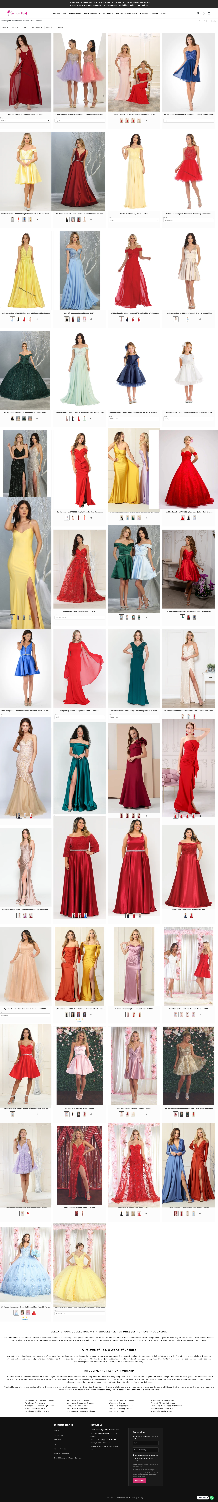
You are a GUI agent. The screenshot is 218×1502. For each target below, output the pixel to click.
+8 (146, 121)
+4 (92, 1016)
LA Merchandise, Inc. (121, 1498)
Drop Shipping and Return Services (68, 1458)
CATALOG (56, 13)
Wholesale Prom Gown (35, 1403)
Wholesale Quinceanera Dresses (39, 1400)
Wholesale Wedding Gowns (37, 1411)
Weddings (144, 13)
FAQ (55, 1444)
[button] (213, 21)
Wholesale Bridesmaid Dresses (80, 1403)
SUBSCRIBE (139, 1481)
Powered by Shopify (136, 1498)
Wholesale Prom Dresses (78, 1400)
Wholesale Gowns (117, 1403)
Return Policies (60, 1449)
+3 (38, 221)
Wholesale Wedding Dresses (121, 1400)
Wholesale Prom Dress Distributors (166, 1406)
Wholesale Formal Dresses (162, 1400)
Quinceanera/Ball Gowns (126, 13)
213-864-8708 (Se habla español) (120, 5)
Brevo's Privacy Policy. (139, 1476)
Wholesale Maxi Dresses (161, 1411)
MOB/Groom (108, 13)
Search (56, 1430)
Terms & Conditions (61, 1453)
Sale (163, 13)
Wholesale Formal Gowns (78, 1406)
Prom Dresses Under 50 (35, 1408)
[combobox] (201, 12)
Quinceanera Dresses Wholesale (81, 1411)
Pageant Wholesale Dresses (163, 1403)
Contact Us (58, 1435)
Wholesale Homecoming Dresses (39, 1406)
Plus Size (154, 13)
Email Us (144, 5)
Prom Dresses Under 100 (162, 1408)
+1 (38, 320)
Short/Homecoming (92, 13)
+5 (92, 221)
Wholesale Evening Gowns (120, 1408)
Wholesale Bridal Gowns (77, 1408)
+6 (146, 519)
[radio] (121, 120)
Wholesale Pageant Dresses (121, 1406)
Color (2, 118)
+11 (92, 519)
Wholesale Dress (116, 1411)
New (64, 13)
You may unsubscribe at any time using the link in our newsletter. (145, 1465)
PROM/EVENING (75, 13)
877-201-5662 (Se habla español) (86, 5)
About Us (57, 1440)
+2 (201, 817)
